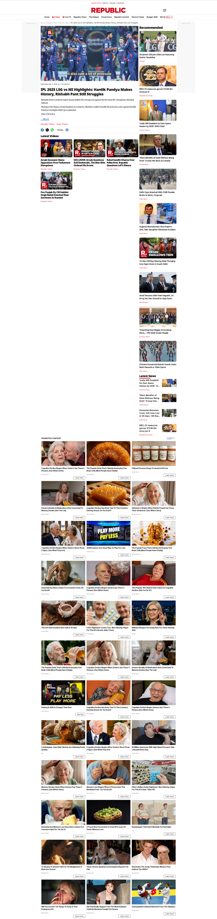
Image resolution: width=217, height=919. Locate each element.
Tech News (143, 371)
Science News (144, 130)
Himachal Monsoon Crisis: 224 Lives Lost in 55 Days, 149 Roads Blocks (150, 414)
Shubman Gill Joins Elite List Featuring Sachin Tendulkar (156, 56)
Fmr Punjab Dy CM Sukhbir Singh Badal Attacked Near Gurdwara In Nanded (55, 195)
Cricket (141, 61)
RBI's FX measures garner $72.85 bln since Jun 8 (156, 90)
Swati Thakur (62, 124)
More (168, 17)
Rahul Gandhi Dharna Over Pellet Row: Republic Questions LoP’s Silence (120, 162)
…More (45, 119)
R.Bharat (105, 3)
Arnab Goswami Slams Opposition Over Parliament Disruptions (55, 162)
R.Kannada (120, 3)
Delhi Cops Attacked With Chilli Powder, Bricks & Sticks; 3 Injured (157, 194)
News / (43, 23)
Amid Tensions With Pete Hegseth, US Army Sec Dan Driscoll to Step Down (156, 297)
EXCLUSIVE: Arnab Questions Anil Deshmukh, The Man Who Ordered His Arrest (89, 162)
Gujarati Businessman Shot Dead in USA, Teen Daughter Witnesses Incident (157, 228)
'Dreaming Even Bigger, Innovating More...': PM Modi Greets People (155, 331)
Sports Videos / (64, 23)
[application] (89, 53)
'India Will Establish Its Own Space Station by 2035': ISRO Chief (155, 125)
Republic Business (146, 96)
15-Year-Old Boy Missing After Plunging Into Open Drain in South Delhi (157, 262)
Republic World (96, 3)
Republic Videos (48, 124)
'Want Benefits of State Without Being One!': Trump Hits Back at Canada (156, 159)
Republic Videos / (52, 23)
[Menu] (163, 10)
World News (143, 164)
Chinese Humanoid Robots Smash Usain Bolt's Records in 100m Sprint (157, 366)
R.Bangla (112, 3)
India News (143, 199)
